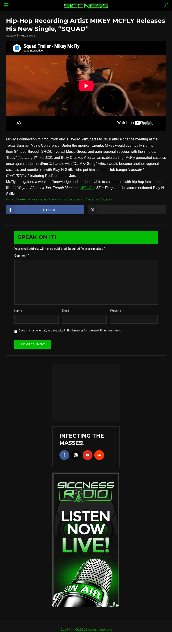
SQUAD (107, 199)
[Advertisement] (86, 392)
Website (115, 310)
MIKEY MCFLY (39, 199)
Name (19, 310)
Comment (21, 255)
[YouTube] (87, 455)
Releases (94, 199)
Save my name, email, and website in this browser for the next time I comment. (70, 330)
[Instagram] (76, 455)
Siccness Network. (99, 629)
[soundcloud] (99, 455)
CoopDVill (12, 35)
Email (66, 310)
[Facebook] (64, 455)
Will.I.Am (87, 188)
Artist (10, 199)
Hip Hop (22, 199)
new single (59, 199)
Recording (77, 199)
